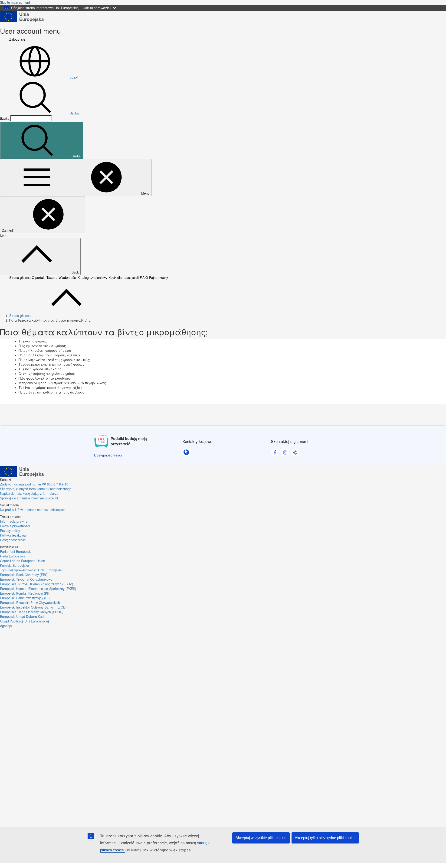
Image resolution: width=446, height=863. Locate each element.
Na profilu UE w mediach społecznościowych (33, 509)
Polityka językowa (13, 535)
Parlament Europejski (15, 551)
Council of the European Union (22, 560)
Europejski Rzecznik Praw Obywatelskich (30, 602)
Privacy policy (10, 530)
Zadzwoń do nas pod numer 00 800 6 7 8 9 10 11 (36, 484)
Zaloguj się (17, 39)
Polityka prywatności (15, 526)
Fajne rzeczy (158, 277)
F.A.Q (144, 277)
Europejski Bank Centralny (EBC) (24, 574)
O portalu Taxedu (44, 277)
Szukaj (74, 113)
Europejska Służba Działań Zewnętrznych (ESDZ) (36, 584)
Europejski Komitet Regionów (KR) (25, 593)
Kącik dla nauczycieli (123, 277)
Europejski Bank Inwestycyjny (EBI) (26, 598)
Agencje (6, 625)
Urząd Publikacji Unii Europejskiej (24, 621)
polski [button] (74, 77)
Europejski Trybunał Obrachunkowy (26, 579)
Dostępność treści (13, 539)
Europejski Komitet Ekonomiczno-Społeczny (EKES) (38, 588)
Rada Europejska (12, 556)
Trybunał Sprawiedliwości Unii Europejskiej (31, 570)
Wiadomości (67, 277)
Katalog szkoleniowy (92, 277)
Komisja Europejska (14, 565)
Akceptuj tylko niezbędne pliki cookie (325, 838)
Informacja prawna (13, 521)
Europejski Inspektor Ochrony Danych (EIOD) (33, 607)
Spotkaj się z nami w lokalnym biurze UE (29, 498)
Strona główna (20, 277)
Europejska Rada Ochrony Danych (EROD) (31, 611)
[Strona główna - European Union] (22, 16)
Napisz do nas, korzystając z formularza (29, 493)
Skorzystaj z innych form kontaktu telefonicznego (36, 488)
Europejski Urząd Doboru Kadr (22, 616)
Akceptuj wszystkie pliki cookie (261, 838)
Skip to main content (15, 2)
